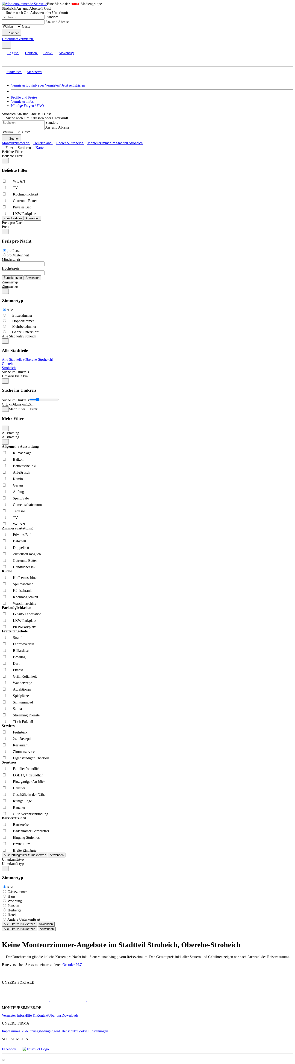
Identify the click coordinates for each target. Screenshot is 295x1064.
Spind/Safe (21, 498)
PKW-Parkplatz (24, 627)
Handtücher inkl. (25, 567)
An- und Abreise (57, 22)
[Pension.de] (67, 1000)
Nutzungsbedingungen (42, 1031)
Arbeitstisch (21, 472)
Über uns (55, 1015)
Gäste (26, 26)
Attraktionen (22, 689)
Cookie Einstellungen (92, 1031)
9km (23, 404)
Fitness (18, 670)
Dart (16, 663)
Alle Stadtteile (12, 336)
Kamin (18, 479)
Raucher (19, 807)
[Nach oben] (4, 975)
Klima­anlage (22, 453)
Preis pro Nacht (13, 223)
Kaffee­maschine (24, 578)
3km (10, 404)
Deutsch (31, 53)
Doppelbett (21, 548)
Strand (17, 638)
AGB (22, 1031)
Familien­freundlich (26, 769)
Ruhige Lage (22, 801)
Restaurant (20, 745)
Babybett (19, 541)
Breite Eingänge (24, 850)
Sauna (17, 709)
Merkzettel (34, 72)
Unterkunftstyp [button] (13, 864)
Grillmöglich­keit (25, 676)
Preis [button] (5, 227)
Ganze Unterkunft (25, 332)
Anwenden (46, 924)
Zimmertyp (10, 282)
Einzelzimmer (22, 315)
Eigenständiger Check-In (31, 758)
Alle (10, 310)
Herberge (14, 910)
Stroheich (9, 368)
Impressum (10, 1031)
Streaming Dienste (26, 715)
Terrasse (19, 511)
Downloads (70, 1015)
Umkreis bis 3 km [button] (15, 376)
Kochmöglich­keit (25, 194)
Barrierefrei (21, 825)
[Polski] (15, 77)
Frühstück (20, 732)
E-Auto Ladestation (27, 614)
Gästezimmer (17, 892)
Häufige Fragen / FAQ (27, 106)
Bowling (19, 657)
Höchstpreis (10, 268)
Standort (51, 17)
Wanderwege (22, 683)
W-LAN (19, 181)
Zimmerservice (24, 752)
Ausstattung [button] (10, 437)
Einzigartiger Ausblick (29, 782)
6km (16, 404)
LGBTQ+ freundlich (28, 775)
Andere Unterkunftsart (23, 919)
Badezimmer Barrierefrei (31, 831)
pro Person (14, 250)
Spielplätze (21, 696)
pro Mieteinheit (18, 255)
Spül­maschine (23, 584)
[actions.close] (5, 160)
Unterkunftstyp (13, 859)
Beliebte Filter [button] (12, 156)
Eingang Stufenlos (26, 837)
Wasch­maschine (24, 603)
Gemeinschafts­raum (27, 505)
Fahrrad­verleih (23, 644)
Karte (39, 148)
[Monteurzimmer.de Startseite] (24, 4)
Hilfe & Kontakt (36, 1015)
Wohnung (15, 901)
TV (15, 188)
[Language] (6, 45)
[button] (8, 62)
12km (30, 404)
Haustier (19, 788)
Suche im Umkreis (15, 372)
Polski (47, 53)
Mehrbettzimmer (24, 326)
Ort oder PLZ (72, 965)
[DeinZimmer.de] (110, 1000)
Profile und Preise (24, 97)
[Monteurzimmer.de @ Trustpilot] (36, 1049)
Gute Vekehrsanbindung (30, 814)
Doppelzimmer (23, 321)
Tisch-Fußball (23, 722)
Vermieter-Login (23, 85)
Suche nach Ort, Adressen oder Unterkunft (37, 13)
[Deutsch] (9, 77)
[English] (4, 77)
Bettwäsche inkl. (25, 466)
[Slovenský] (20, 77)
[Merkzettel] (35, 39)
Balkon (18, 459)
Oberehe (8, 364)
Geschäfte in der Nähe (29, 794)
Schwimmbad (23, 702)
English (12, 53)
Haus (11, 896)
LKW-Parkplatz (24, 214)
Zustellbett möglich (27, 554)
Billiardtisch (21, 650)
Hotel (12, 915)
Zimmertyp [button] (10, 286)
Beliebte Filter (12, 152)
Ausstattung (10, 433)
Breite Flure (21, 844)
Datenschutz (68, 1031)
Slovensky (66, 53)
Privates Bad (22, 207)
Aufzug (18, 492)
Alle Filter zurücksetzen (19, 924)
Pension (13, 906)
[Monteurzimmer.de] (25, 1000)
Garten (18, 485)
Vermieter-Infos (22, 101)
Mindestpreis (11, 259)
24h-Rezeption (23, 739)
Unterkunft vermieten (17, 39)
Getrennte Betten (25, 201)
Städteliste (13, 72)
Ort (4, 404)
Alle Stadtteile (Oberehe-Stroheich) (27, 359)
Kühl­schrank (22, 590)
